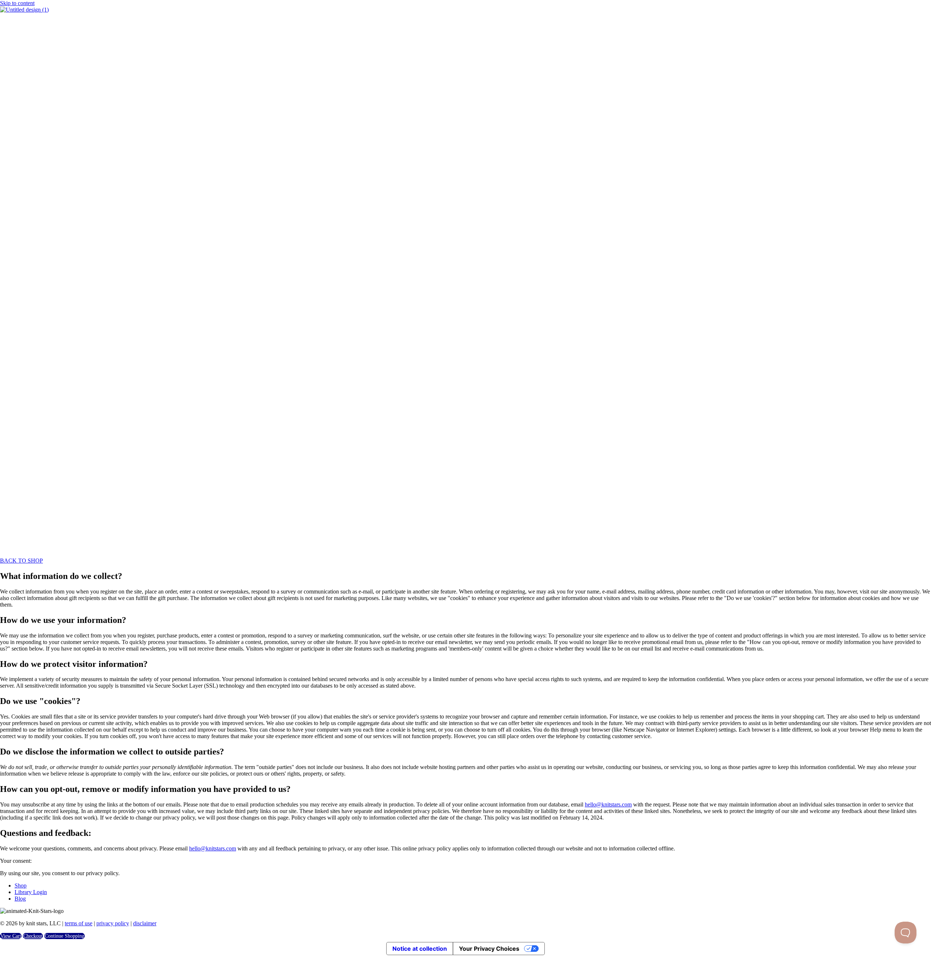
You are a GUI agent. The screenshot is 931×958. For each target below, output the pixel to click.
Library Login (31, 892)
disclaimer (144, 923)
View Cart (10, 936)
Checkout (33, 936)
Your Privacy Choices (489, 948)
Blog (20, 898)
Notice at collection (419, 948)
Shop (21, 885)
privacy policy (112, 923)
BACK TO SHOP (21, 561)
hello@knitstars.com (608, 804)
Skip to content (17, 3)
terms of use (78, 923)
